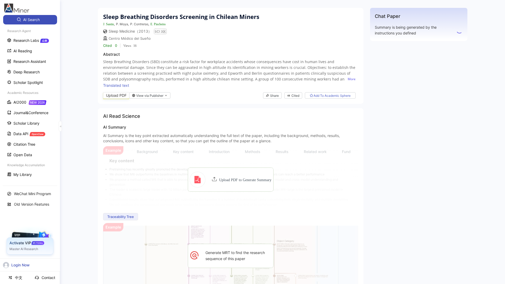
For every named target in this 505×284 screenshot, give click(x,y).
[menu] (30, 97)
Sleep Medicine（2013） (130, 31)
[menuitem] (30, 19)
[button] (230, 179)
